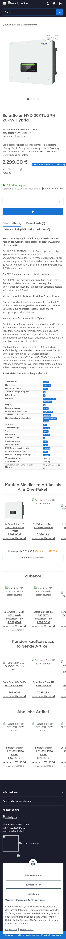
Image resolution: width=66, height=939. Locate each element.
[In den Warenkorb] (33, 211)
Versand (7, 172)
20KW (45, 452)
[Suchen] (59, 12)
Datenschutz (26, 929)
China (45, 389)
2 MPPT (46, 382)
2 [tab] (31, 99)
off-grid (46, 421)
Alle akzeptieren (33, 875)
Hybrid (46, 431)
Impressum (11, 929)
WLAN (46, 408)
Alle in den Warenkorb (33, 557)
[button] (48, 3)
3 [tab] (35, 99)
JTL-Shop (20, 935)
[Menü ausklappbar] (4, 2)
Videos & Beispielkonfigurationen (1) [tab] (26, 229)
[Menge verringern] (6, 201)
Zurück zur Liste (12, 24)
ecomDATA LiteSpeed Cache (48, 935)
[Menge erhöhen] (59, 201)
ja (44, 392)
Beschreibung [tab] (12, 223)
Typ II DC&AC (48, 412)
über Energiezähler (50, 418)
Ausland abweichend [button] (30, 188)
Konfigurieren (33, 884)
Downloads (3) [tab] (35, 223)
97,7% (46, 445)
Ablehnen (33, 894)
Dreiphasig (47, 415)
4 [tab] (38, 99)
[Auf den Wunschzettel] (56, 38)
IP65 (45, 425)
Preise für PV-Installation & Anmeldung (48, 164)
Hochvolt (46, 435)
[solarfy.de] (10, 817)
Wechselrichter (22, 132)
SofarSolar (47, 385)
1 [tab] (28, 99)
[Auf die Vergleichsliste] (48, 38)
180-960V (47, 448)
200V (45, 441)
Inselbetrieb (47, 401)
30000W (46, 455)
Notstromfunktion (49, 399)
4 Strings (46, 428)
